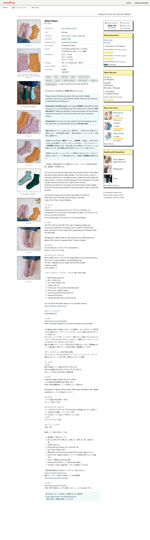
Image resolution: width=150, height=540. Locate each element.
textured (49, 80)
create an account (141, 3)
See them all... (109, 144)
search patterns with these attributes (74, 84)
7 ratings (123, 61)
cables (48, 77)
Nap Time (52, 109)
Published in (49, 28)
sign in (129, 3)
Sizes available (50, 66)
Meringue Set (118, 113)
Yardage (48, 63)
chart (56, 77)
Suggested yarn (50, 42)
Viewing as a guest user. (114, 14)
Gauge (47, 49)
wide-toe (94, 80)
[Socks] (108, 182)
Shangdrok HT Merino (70, 42)
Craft (46, 32)
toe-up (57, 80)
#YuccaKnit (63, 321)
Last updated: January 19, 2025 (114, 197)
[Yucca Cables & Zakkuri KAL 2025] (108, 163)
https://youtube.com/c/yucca (55, 306)
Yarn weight (49, 45)
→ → (73, 36)
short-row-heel (84, 77)
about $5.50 (112, 28)
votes (123, 49)
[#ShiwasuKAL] (108, 173)
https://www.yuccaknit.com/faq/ (56, 478)
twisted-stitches (69, 80)
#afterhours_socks (51, 321)
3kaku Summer (118, 133)
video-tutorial (82, 80)
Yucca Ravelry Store (20, 7)
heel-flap (64, 77)
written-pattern (51, 84)
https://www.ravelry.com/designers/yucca (61, 496)
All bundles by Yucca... (112, 185)
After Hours (108, 40)
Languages (49, 69)
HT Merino (108, 77)
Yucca (49, 23)
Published (48, 39)
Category (48, 36)
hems (73, 77)
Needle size (49, 54)
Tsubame (116, 123)
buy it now (79, 91)
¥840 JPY (112, 26)
